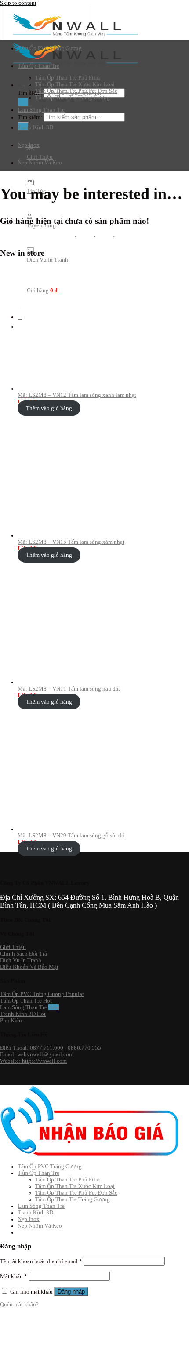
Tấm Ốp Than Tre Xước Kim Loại (75, 84)
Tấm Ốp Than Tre (38, 66)
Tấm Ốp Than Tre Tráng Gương (72, 97)
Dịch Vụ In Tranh (47, 260)
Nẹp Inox (29, 145)
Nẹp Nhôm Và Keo (40, 163)
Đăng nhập (71, 1291)
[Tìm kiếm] (20, 85)
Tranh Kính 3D (35, 127)
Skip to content (18, 3)
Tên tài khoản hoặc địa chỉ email (41, 1261)
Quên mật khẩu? (19, 1304)
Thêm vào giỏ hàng (49, 408)
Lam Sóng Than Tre (41, 110)
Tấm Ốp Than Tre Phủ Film (67, 78)
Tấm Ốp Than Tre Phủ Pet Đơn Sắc (76, 91)
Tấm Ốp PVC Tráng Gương (50, 48)
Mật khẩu (13, 1276)
